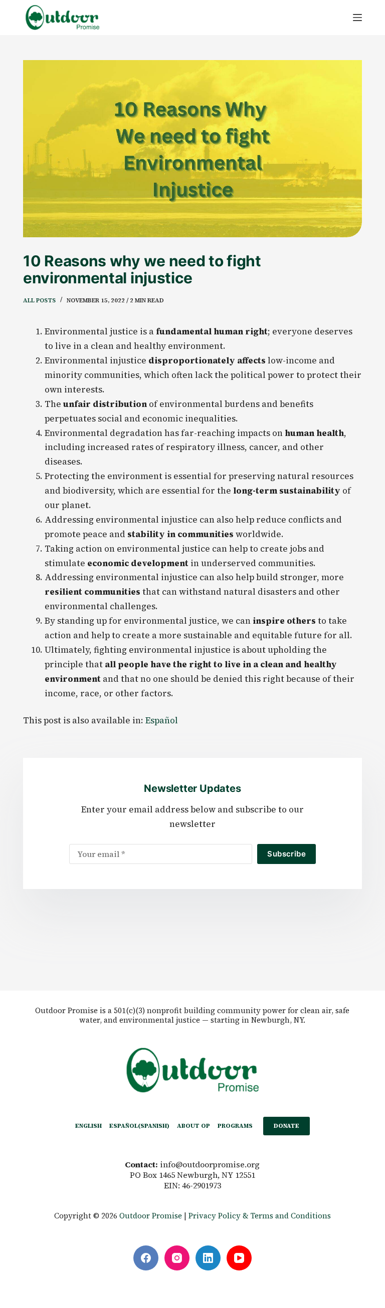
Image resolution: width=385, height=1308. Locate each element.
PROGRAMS (235, 1126)
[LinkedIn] (208, 1257)
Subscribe (286, 853)
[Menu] (357, 17)
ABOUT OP (193, 1126)
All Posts (39, 300)
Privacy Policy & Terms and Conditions (259, 1215)
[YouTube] (239, 1257)
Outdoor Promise (150, 1215)
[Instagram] (176, 1257)
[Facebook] (145, 1257)
